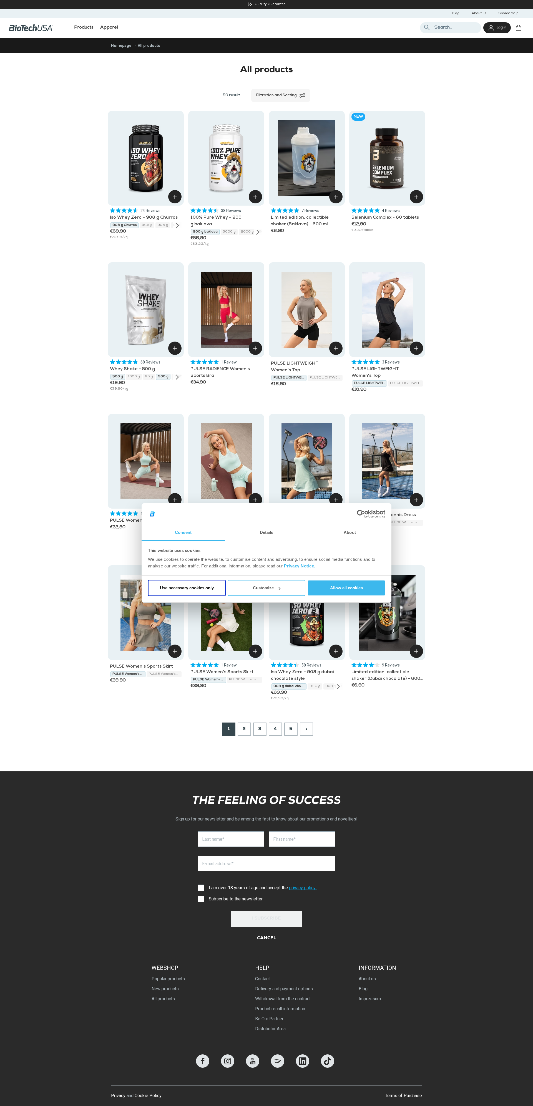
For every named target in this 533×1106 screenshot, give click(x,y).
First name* (284, 839)
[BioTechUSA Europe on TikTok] (327, 1066)
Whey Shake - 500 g (132, 369)
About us (479, 13)
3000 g (229, 232)
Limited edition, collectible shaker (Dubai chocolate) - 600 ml (385, 679)
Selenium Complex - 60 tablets (385, 218)
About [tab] (350, 532)
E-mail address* (217, 863)
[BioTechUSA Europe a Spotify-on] (277, 1066)
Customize (263, 587)
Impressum (370, 998)
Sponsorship (508, 13)
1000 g (134, 376)
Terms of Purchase (403, 1095)
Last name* (213, 839)
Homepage (121, 45)
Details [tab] (266, 532)
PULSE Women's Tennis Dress (406, 522)
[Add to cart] (175, 196)
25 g (149, 376)
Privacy (118, 1095)
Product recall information (280, 1008)
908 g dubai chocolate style (289, 686)
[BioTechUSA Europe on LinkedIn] (302, 1066)
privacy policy (303, 887)
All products (163, 998)
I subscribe (266, 918)
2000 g (247, 232)
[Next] (177, 225)
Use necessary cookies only (187, 587)
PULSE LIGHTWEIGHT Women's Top (289, 378)
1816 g (147, 225)
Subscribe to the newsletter (236, 899)
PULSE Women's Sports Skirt (141, 667)
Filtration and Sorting (276, 95)
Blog (455, 13)
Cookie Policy (148, 1095)
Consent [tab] (183, 532)
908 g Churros (124, 225)
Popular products (168, 978)
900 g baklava (205, 232)
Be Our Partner (269, 1018)
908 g (162, 225)
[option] (124, 225)
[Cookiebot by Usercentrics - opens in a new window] (361, 514)
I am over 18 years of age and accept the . (263, 887)
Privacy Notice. (299, 566)
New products (165, 988)
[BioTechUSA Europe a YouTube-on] (252, 1066)
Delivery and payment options (284, 988)
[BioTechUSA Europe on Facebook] (202, 1066)
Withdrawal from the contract (283, 998)
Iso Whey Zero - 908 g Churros (144, 218)
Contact (262, 978)
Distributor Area (270, 1028)
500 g (117, 376)
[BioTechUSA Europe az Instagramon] (227, 1066)
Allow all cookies (346, 587)
